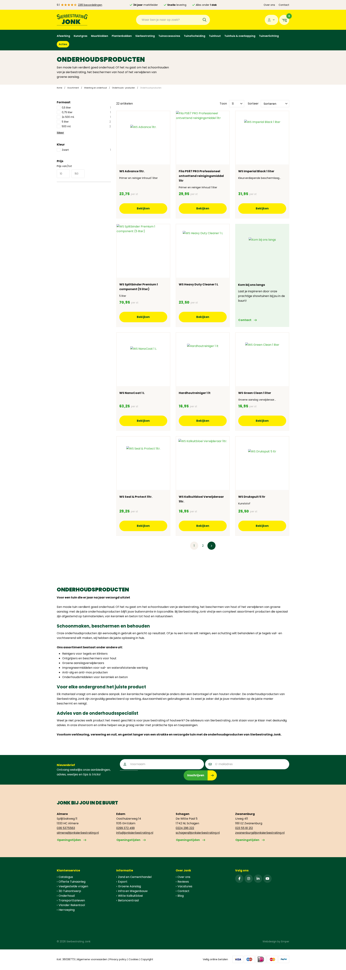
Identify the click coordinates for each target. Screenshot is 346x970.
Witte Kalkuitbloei (130, 896)
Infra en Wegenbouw (133, 891)
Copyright (147, 959)
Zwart (86, 150)
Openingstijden (69, 840)
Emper (285, 941)
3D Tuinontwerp (70, 891)
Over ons (269, 5)
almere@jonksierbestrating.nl (78, 833)
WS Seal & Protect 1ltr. (135, 497)
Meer (60, 133)
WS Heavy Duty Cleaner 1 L (198, 284)
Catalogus (66, 877)
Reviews (183, 882)
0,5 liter (86, 107)
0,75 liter (86, 112)
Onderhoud (67, 896)
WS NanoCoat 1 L (132, 393)
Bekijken (143, 208)
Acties (63, 44)
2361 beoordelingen (90, 5)
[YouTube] (267, 878)
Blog (181, 896)
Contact (284, 5)
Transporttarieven (72, 900)
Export (122, 882)
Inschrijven (195, 775)
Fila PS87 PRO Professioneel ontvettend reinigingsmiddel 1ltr (201, 176)
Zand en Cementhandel (135, 877)
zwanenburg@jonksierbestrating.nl (260, 833)
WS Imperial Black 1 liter (256, 171)
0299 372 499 (125, 828)
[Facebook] (239, 878)
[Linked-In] (258, 878)
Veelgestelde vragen (73, 886)
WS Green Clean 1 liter (254, 393)
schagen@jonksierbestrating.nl (198, 833)
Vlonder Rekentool (72, 905)
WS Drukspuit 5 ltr (251, 497)
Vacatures (185, 886)
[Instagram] (249, 878)
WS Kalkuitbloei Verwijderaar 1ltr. (201, 499)
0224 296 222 (185, 828)
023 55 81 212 (244, 828)
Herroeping (67, 910)
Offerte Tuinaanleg (72, 882)
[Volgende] (211, 546)
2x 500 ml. (86, 117)
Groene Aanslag (129, 886)
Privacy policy (118, 959)
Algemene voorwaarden (92, 959)
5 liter (86, 121)
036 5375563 (66, 828)
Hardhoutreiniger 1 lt (194, 393)
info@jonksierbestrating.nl (134, 833)
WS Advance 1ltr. (132, 171)
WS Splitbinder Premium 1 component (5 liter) (138, 286)
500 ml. (86, 126)
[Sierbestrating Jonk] (72, 19)
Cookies (134, 959)
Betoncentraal (128, 900)
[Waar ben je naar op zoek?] (204, 19)
